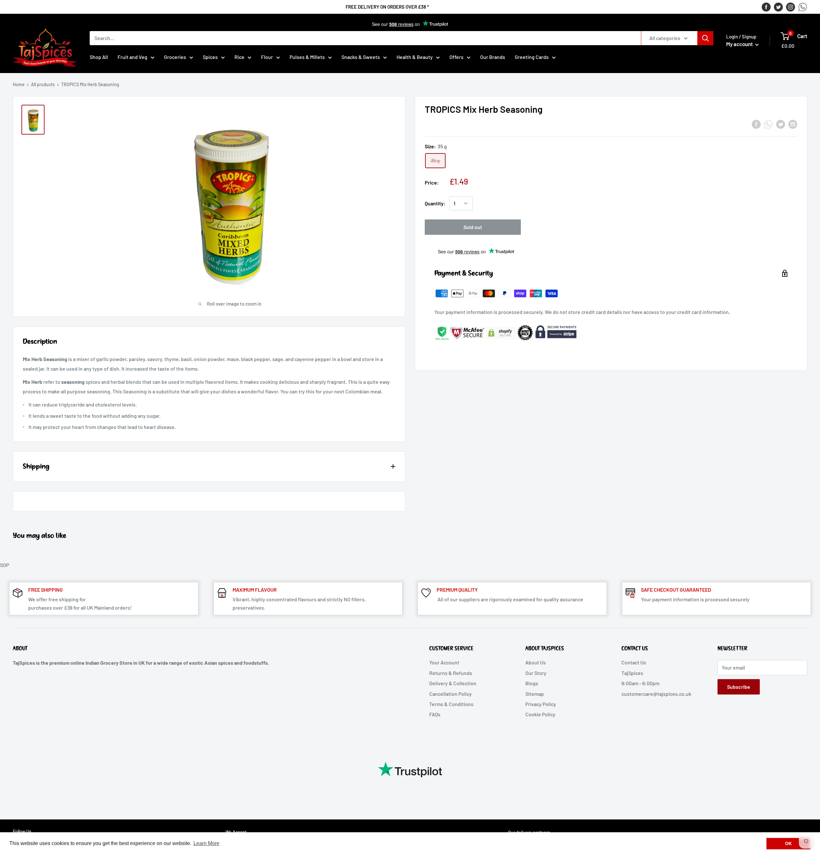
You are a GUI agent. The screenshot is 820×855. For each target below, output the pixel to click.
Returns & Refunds (450, 673)
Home (19, 84)
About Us (535, 662)
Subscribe (738, 687)
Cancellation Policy (450, 694)
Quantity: (435, 203)
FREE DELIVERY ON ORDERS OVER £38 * (387, 7)
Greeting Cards (532, 57)
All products (43, 84)
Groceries (175, 57)
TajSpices (632, 673)
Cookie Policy (540, 714)
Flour (267, 57)
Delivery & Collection (452, 683)
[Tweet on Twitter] (780, 124)
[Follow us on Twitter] (778, 7)
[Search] (705, 38)
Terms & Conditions (451, 704)
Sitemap (534, 694)
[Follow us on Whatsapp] (802, 7)
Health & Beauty (415, 57)
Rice (239, 57)
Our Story (535, 673)
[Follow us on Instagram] (790, 7)
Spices (210, 57)
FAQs (434, 714)
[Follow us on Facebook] (766, 7)
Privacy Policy (540, 704)
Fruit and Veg (132, 57)
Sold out (472, 227)
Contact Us (633, 662)
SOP (4, 565)
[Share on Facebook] (756, 124)
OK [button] (788, 843)
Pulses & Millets (307, 57)
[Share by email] (792, 124)
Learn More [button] (206, 843)
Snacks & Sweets (360, 57)
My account (740, 44)
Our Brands (492, 57)
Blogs (531, 683)
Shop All (99, 57)
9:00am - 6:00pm (640, 683)
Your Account (444, 662)
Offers (456, 57)
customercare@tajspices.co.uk (656, 694)
